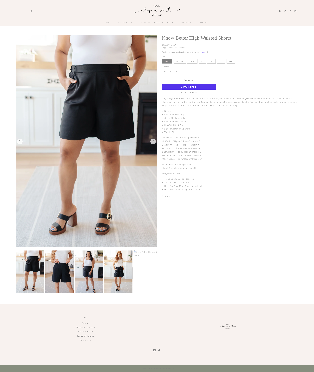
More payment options (189, 93)
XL (202, 61)
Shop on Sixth (154, 368)
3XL (230, 61)
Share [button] (167, 196)
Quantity (165, 67)
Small (167, 61)
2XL (221, 61)
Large (192, 61)
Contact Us (85, 340)
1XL (211, 61)
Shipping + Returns (85, 327)
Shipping (165, 48)
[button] (31, 10)
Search (85, 323)
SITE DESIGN (168, 368)
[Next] (153, 141)
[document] (86, 141)
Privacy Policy (85, 332)
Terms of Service (85, 336)
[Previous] (20, 141)
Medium (179, 61)
